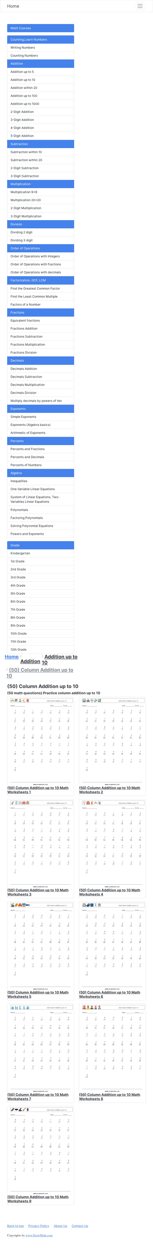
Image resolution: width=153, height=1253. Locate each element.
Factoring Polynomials (27, 518)
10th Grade (19, 633)
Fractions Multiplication (28, 344)
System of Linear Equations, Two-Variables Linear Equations (35, 499)
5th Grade (18, 593)
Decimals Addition (24, 369)
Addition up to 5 (22, 72)
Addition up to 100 (24, 96)
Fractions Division (24, 352)
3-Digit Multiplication (26, 216)
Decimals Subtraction (26, 377)
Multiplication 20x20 (26, 200)
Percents (17, 441)
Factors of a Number (26, 304)
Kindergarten (20, 553)
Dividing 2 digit (21, 232)
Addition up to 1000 (25, 104)
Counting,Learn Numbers (29, 39)
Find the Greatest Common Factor (35, 288)
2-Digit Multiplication (26, 208)
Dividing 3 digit (22, 240)
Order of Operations (25, 248)
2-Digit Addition (22, 112)
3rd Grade (18, 577)
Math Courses (21, 28)
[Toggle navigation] (140, 6)
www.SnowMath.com (39, 1235)
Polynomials (19, 510)
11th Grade (18, 641)
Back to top (15, 1226)
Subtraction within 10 (26, 152)
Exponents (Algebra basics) (31, 425)
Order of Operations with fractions (36, 264)
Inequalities (19, 481)
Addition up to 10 (23, 80)
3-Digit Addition (22, 120)
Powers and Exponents (27, 534)
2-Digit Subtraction (25, 168)
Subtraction (19, 144)
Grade (15, 545)
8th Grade (18, 617)
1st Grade (18, 561)
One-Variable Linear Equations (33, 489)
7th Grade (18, 609)
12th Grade (18, 649)
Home (13, 6)
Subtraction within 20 (26, 160)
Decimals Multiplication (28, 385)
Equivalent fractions (25, 320)
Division (16, 224)
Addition (17, 63)
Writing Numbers (23, 47)
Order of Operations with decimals (36, 272)
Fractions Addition (24, 328)
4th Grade (18, 585)
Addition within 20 (24, 88)
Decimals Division (23, 393)
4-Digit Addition (22, 128)
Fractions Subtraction (26, 336)
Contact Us (80, 1226)
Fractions (17, 312)
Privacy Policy (38, 1226)
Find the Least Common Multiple (34, 296)
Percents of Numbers (26, 465)
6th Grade (18, 601)
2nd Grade (18, 569)
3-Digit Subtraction (25, 176)
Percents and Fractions (28, 449)
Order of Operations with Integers (35, 256)
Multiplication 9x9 (24, 192)
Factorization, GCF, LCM (28, 280)
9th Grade (18, 625)
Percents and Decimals (27, 457)
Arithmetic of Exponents (28, 433)
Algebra (16, 473)
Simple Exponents (23, 417)
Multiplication (20, 184)
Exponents (18, 409)
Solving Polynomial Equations (32, 526)
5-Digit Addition (22, 136)
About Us (60, 1226)
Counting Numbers (24, 55)
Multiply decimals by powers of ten (36, 401)
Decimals (17, 360)
